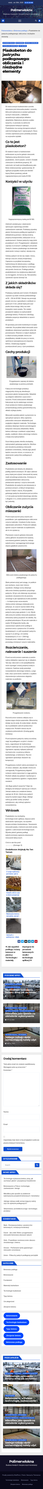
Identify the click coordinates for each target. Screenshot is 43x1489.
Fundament (18, 984)
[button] (36, 20)
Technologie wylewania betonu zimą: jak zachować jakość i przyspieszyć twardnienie (21, 993)
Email (6, 1124)
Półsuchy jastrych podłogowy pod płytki (23, 1255)
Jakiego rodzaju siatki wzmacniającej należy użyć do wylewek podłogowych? (21, 1040)
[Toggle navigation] (19, 20)
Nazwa (6, 1112)
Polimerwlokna (21, 10)
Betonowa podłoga (20, 31)
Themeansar (36, 1475)
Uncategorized (9, 1301)
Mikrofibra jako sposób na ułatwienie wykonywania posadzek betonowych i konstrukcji (20, 1017)
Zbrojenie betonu (10, 1307)
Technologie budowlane (10, 45)
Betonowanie (20, 42)
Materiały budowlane (31, 42)
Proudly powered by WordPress (11, 1475)
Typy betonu (22, 45)
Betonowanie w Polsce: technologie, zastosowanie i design (21, 1401)
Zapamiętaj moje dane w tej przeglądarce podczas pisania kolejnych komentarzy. (21, 1141)
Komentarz (8, 1070)
